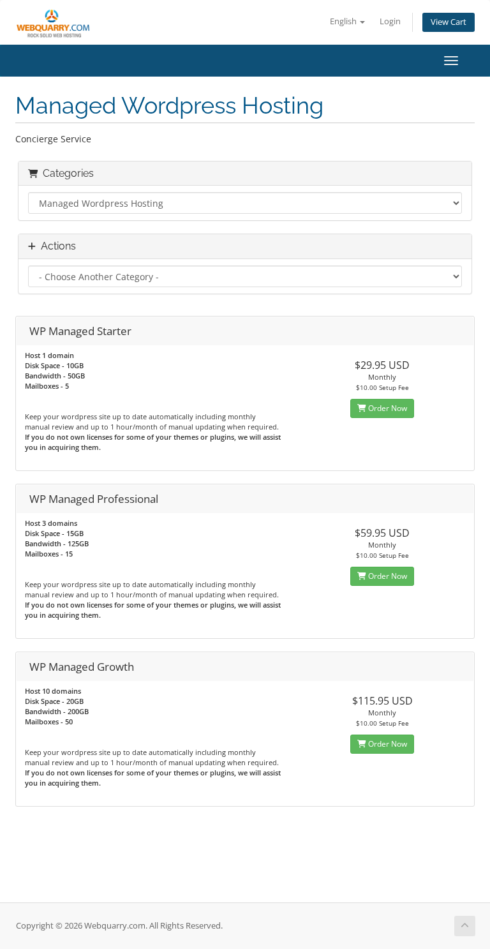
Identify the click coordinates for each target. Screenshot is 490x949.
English (344, 21)
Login (390, 21)
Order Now (386, 408)
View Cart (448, 22)
